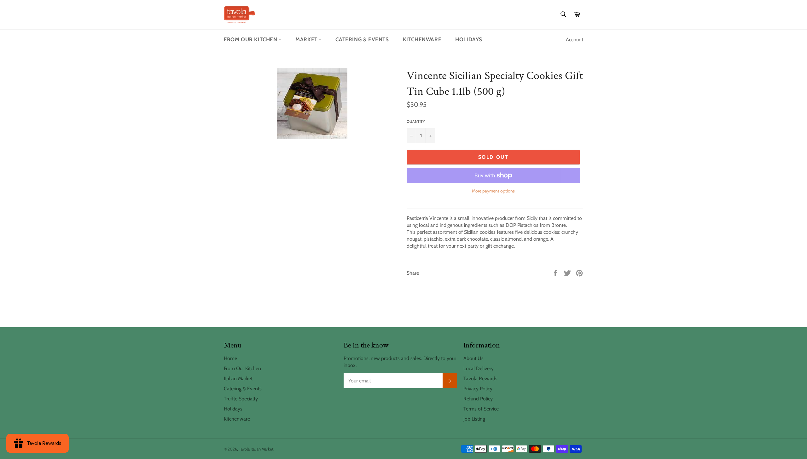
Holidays (468, 39)
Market (307, 39)
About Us (473, 358)
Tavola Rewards (480, 379)
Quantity (416, 121)
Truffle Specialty (241, 399)
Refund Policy (478, 399)
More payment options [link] (493, 191)
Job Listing (474, 419)
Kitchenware (422, 39)
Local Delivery (478, 368)
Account (574, 40)
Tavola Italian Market (256, 449)
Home (230, 358)
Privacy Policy (477, 389)
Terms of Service (481, 409)
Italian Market (238, 379)
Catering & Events (362, 39)
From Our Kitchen (251, 39)
